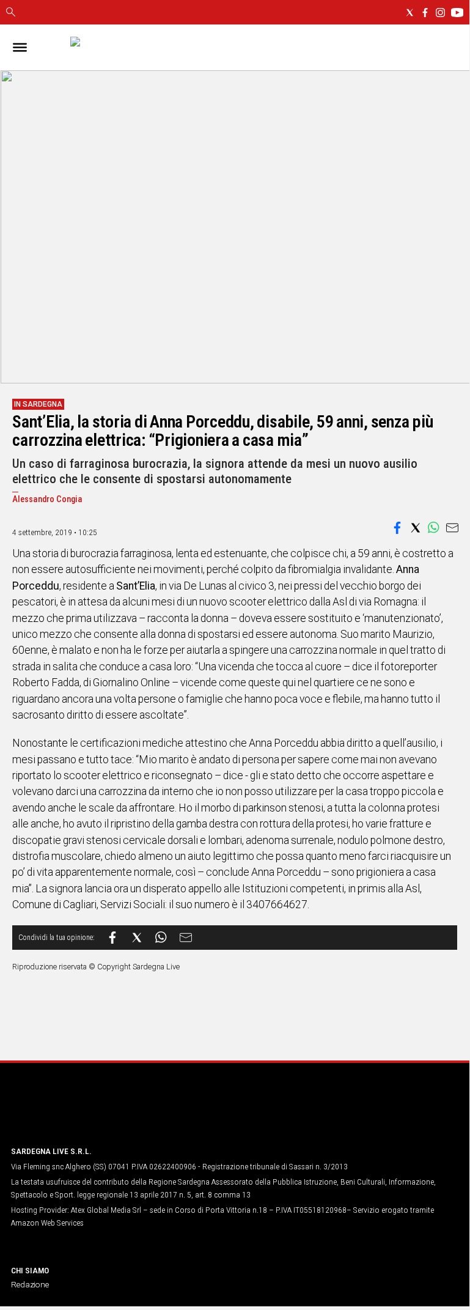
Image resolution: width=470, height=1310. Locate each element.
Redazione (30, 1284)
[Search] (10, 12)
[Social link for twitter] (409, 12)
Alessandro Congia (47, 499)
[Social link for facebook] (425, 12)
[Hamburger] (20, 47)
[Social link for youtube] (457, 12)
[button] (397, 528)
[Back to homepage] (75, 1113)
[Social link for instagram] (440, 12)
